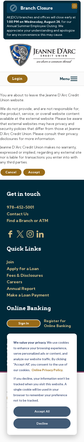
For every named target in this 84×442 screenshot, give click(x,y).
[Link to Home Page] (42, 55)
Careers (14, 281)
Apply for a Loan (23, 268)
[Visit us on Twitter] (20, 236)
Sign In (23, 323)
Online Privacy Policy (47, 370)
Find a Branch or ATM (27, 220)
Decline (42, 423)
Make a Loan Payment (28, 295)
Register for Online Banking (57, 323)
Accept (34, 172)
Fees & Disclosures (25, 275)
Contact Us (17, 213)
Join (10, 261)
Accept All (42, 411)
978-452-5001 (20, 207)
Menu (65, 78)
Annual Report (21, 288)
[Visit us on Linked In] (40, 236)
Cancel (10, 172)
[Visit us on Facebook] (10, 236)
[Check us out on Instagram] (30, 236)
